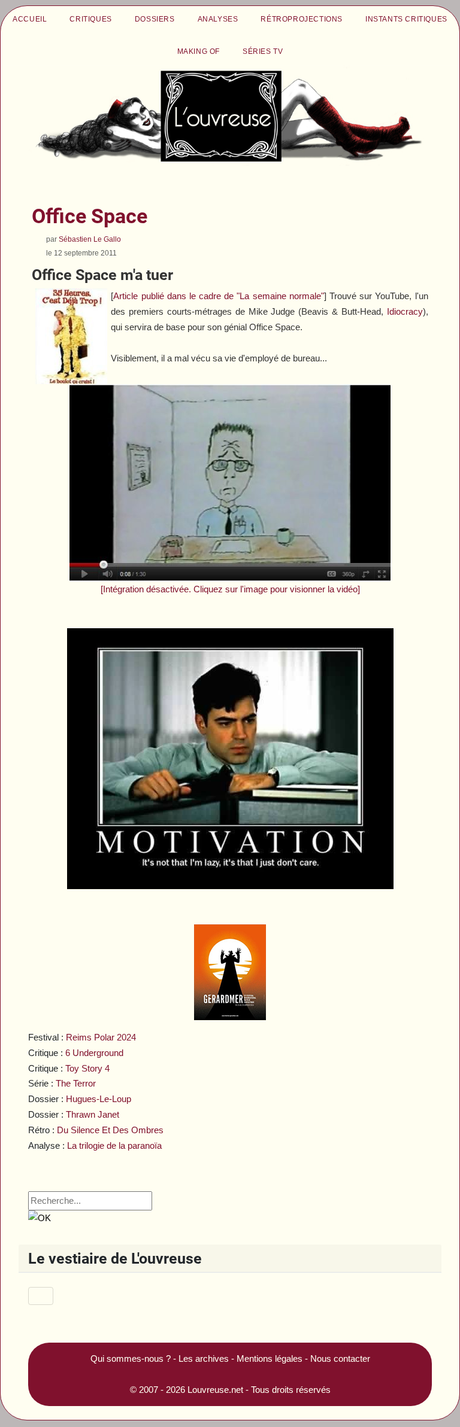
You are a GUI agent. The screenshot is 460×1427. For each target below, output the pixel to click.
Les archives (203, 1358)
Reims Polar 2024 (101, 1037)
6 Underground (94, 1053)
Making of (198, 51)
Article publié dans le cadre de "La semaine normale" (218, 296)
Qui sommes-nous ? (130, 1358)
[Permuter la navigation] (40, 1296)
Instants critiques (406, 19)
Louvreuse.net (215, 1390)
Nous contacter (340, 1358)
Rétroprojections (302, 19)
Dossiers (155, 19)
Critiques (90, 19)
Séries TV (263, 51)
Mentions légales (269, 1358)
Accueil (30, 19)
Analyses (218, 19)
